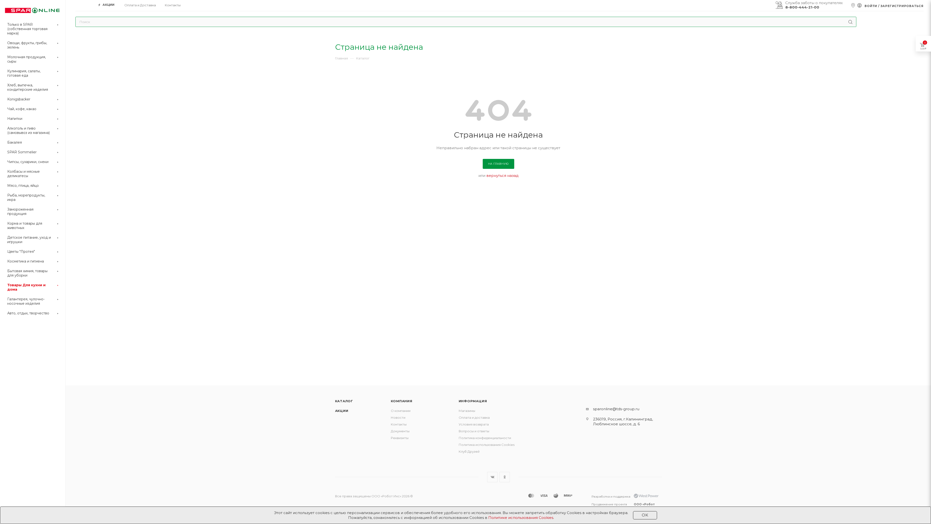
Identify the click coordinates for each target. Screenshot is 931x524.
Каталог (344, 401)
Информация (473, 401)
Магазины (467, 411)
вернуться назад (502, 175)
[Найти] (850, 22)
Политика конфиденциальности (485, 438)
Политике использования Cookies (520, 517)
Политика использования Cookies (486, 445)
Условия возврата (474, 424)
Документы (400, 431)
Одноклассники (504, 477)
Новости (398, 417)
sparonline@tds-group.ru (616, 409)
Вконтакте (492, 477)
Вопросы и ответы (474, 431)
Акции (341, 411)
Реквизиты (400, 438)
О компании (400, 411)
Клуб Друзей (469, 451)
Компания (401, 401)
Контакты (399, 424)
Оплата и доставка (474, 417)
